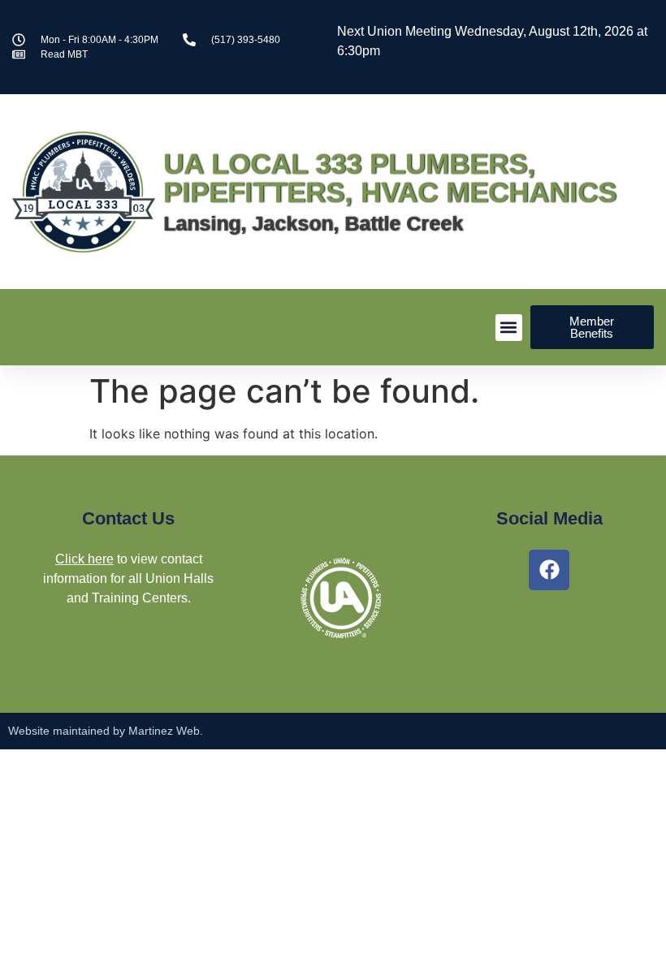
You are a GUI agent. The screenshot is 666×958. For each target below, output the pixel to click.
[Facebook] (549, 570)
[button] (508, 327)
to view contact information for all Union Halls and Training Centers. (128, 578)
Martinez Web (164, 730)
